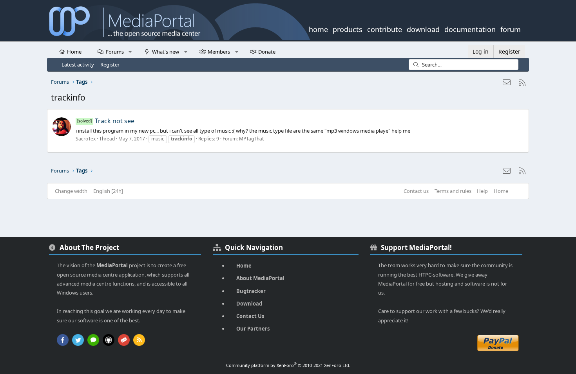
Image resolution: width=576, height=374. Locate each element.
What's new (165, 51)
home (318, 28)
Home (74, 51)
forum (510, 28)
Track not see (105, 121)
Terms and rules (453, 190)
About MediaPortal (260, 278)
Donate (266, 51)
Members (219, 51)
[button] (130, 51)
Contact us (416, 190)
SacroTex (86, 138)
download (423, 28)
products (347, 28)
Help (482, 190)
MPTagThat (251, 138)
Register (110, 64)
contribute (384, 28)
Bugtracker (251, 291)
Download (249, 303)
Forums (115, 51)
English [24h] (108, 190)
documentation (470, 28)
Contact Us (250, 316)
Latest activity (78, 64)
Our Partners (253, 328)
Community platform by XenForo (288, 365)
